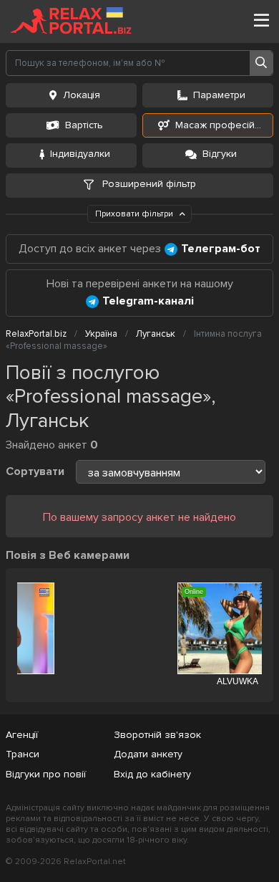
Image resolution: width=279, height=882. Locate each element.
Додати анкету (148, 754)
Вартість (84, 125)
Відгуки (219, 154)
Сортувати (35, 471)
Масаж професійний (223, 125)
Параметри (219, 95)
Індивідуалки (80, 154)
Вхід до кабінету (152, 774)
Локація (81, 95)
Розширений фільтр (147, 184)
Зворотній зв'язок (157, 735)
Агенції (22, 735)
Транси (22, 754)
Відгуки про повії (46, 774)
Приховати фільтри (135, 213)
